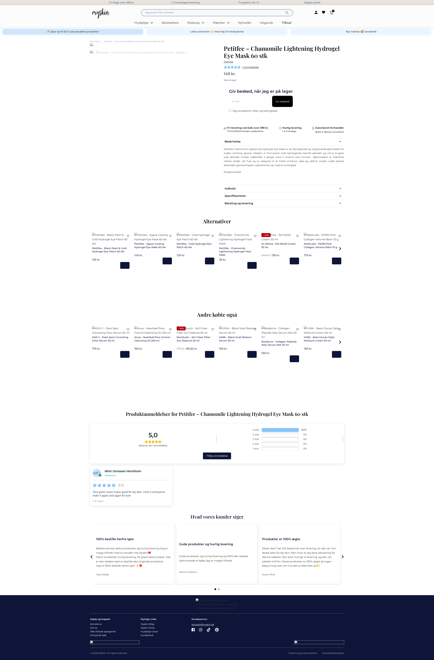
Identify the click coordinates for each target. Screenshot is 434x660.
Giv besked (282, 101)
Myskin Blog (147, 624)
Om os (93, 627)
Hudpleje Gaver (149, 631)
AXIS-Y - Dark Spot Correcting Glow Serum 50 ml (110, 339)
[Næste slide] (342, 556)
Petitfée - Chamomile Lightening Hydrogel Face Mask (235, 251)
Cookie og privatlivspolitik (302, 653)
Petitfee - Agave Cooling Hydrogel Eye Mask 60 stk (150, 245)
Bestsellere (170, 23)
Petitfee (228, 61)
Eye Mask (95, 41)
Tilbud (286, 23)
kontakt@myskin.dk (203, 624)
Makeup (193, 23)
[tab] (215, 589)
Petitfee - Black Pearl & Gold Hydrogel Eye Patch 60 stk (109, 250)
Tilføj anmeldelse (217, 455)
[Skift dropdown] (151, 22)
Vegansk (266, 23)
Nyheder (244, 23)
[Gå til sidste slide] (91, 556)
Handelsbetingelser (333, 653)
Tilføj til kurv (125, 265)
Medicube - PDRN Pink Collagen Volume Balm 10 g (320, 245)
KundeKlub (147, 635)
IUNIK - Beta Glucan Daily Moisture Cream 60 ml (319, 339)
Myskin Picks (148, 627)
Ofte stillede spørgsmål (103, 631)
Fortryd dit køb (98, 635)
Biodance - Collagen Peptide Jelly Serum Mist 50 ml (279, 343)
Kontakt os (96, 624)
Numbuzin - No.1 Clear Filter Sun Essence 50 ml (193, 339)
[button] (284, 141)
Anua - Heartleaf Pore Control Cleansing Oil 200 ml (152, 339)
